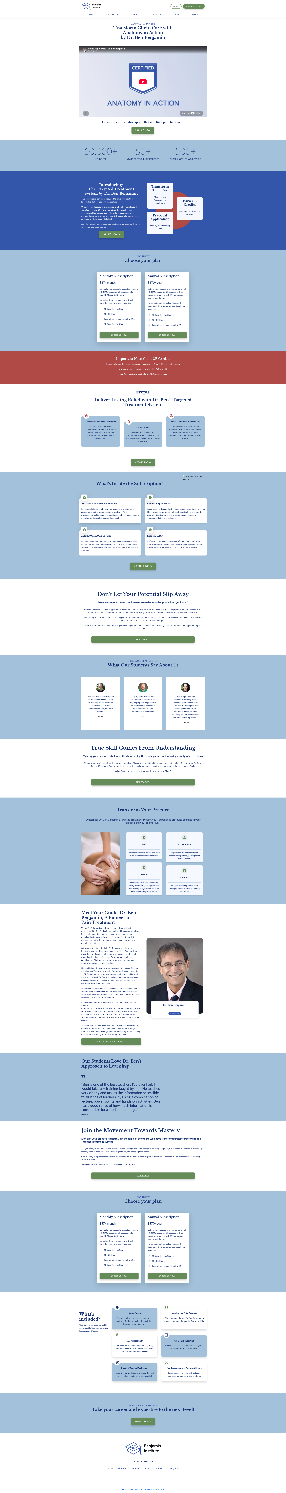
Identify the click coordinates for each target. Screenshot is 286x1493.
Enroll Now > (143, 1422)
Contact (135, 1468)
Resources (155, 14)
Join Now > (143, 1176)
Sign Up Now (142, 130)
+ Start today (143, 462)
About (195, 14)
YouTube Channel (133, 1489)
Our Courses (113, 14)
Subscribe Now (119, 335)
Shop (134, 14)
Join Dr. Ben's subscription (111, 1041)
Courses (109, 1468)
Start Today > (143, 639)
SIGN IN (176, 6)
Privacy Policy (173, 1468)
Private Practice (155, 1489)
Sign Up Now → (111, 234)
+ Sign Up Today (143, 566)
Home (90, 14)
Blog (176, 14)
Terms (146, 1468)
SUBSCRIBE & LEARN (193, 6)
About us (122, 1468)
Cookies (158, 1468)
